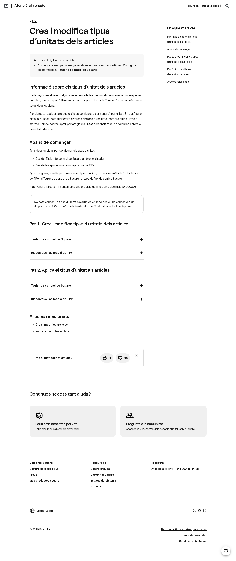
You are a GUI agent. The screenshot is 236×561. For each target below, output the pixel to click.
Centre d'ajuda (100, 468)
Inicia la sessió (211, 6)
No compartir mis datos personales (183, 529)
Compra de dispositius (44, 468)
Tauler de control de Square (77, 70)
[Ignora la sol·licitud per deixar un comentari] (137, 355)
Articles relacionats (178, 81)
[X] (194, 510)
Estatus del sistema (103, 480)
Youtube (96, 486)
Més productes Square (44, 480)
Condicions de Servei (192, 541)
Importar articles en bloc (52, 331)
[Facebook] (199, 510)
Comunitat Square (102, 474)
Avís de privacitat (195, 535)
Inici (34, 21)
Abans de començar (178, 49)
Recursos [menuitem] (192, 6)
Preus (33, 474)
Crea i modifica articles (51, 324)
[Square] (6, 6)
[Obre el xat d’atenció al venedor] (225, 550)
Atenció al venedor (30, 5)
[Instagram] (204, 510)
